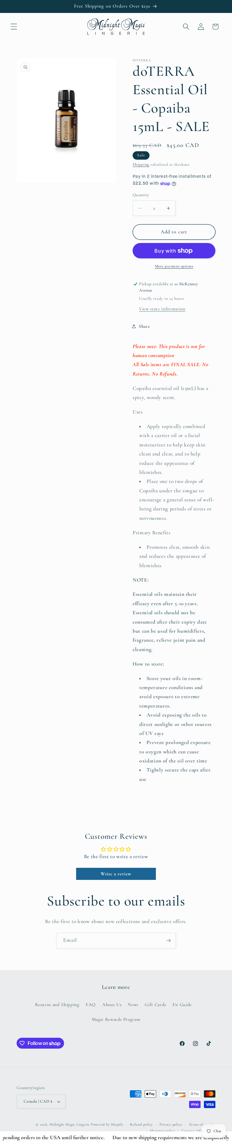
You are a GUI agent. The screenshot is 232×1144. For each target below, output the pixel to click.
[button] (14, 26)
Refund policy (141, 1124)
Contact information (198, 1131)
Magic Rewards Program (116, 1019)
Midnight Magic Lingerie (70, 1124)
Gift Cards (155, 1004)
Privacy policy (171, 1124)
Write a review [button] (116, 874)
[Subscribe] (168, 940)
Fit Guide (182, 1004)
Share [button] (144, 326)
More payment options (174, 266)
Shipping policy (162, 1131)
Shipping (141, 164)
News (133, 1004)
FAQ (91, 1004)
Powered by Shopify (107, 1124)
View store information (162, 309)
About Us (111, 1004)
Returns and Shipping (57, 1004)
